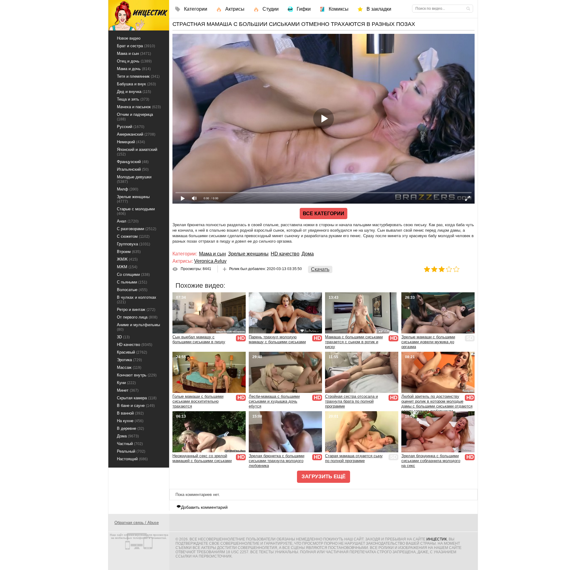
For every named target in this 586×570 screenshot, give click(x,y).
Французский (133, 161)
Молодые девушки (134, 179)
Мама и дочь (134, 68)
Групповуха (133, 244)
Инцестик (436, 539)
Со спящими (133, 274)
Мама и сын (212, 253)
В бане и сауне (136, 405)
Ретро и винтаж (136, 309)
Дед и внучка (134, 91)
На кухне (130, 421)
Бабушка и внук (136, 84)
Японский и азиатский (137, 151)
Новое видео (128, 38)
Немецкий (131, 142)
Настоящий (132, 459)
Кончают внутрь (137, 375)
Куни (126, 382)
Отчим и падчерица (135, 116)
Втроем (129, 251)
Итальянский (133, 169)
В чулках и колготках (136, 299)
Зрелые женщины (248, 253)
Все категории (323, 213)
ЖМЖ (127, 259)
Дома (308, 253)
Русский (130, 126)
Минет (128, 390)
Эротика (129, 360)
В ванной (130, 413)
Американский (136, 134)
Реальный (131, 451)
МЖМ (127, 267)
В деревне (130, 428)
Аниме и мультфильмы (138, 327)
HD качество (285, 253)
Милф (127, 189)
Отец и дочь (134, 61)
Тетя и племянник (138, 76)
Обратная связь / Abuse (136, 522)
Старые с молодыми (136, 211)
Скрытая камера (137, 398)
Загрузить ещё (323, 476)
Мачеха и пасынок (139, 107)
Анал (128, 221)
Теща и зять (133, 99)
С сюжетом (133, 236)
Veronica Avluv (210, 261)
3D (123, 337)
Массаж (129, 367)
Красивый (132, 352)
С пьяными (132, 282)
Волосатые (132, 289)
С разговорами (136, 228)
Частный (130, 443)
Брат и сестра (136, 46)
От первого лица (137, 317)
